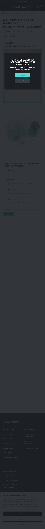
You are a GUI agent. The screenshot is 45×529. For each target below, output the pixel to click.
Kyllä (22, 75)
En (23, 80)
